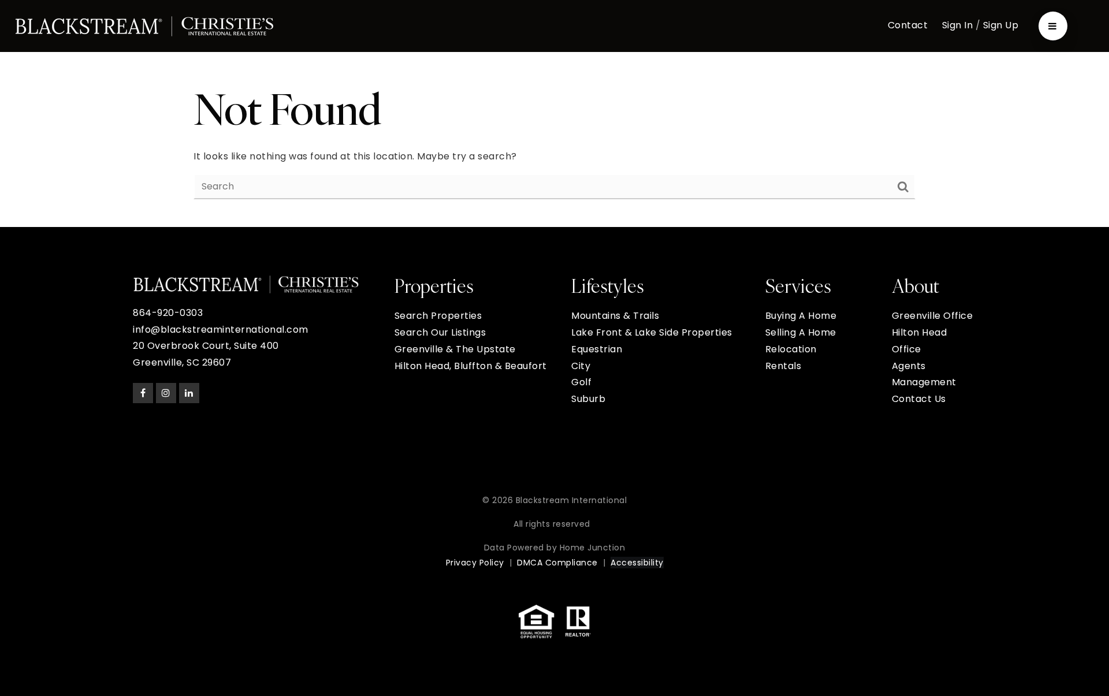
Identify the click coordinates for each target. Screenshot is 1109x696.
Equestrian (596, 349)
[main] (554, 139)
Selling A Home (800, 332)
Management (924, 382)
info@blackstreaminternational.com (220, 329)
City (580, 366)
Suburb (588, 398)
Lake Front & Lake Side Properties (651, 332)
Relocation (791, 349)
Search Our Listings (440, 332)
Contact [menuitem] (908, 25)
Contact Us (919, 398)
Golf (581, 382)
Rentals (783, 366)
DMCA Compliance (557, 562)
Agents (909, 366)
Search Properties (438, 315)
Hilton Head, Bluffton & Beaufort (471, 366)
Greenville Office (932, 315)
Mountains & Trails (615, 315)
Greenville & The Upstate (455, 349)
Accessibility (637, 562)
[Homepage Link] (144, 25)
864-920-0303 (168, 312)
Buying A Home (801, 315)
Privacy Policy (475, 562)
